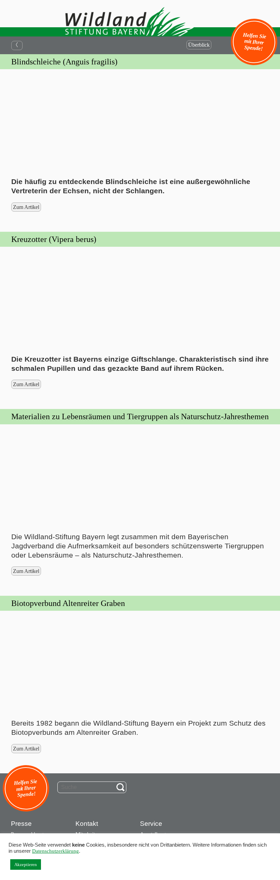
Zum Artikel (26, 207)
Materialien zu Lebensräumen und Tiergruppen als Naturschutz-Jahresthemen (140, 416)
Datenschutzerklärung (55, 851)
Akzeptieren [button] (25, 864)
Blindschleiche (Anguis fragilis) (64, 61)
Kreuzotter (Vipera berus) (53, 239)
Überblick (199, 45)
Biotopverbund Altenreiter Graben (68, 603)
